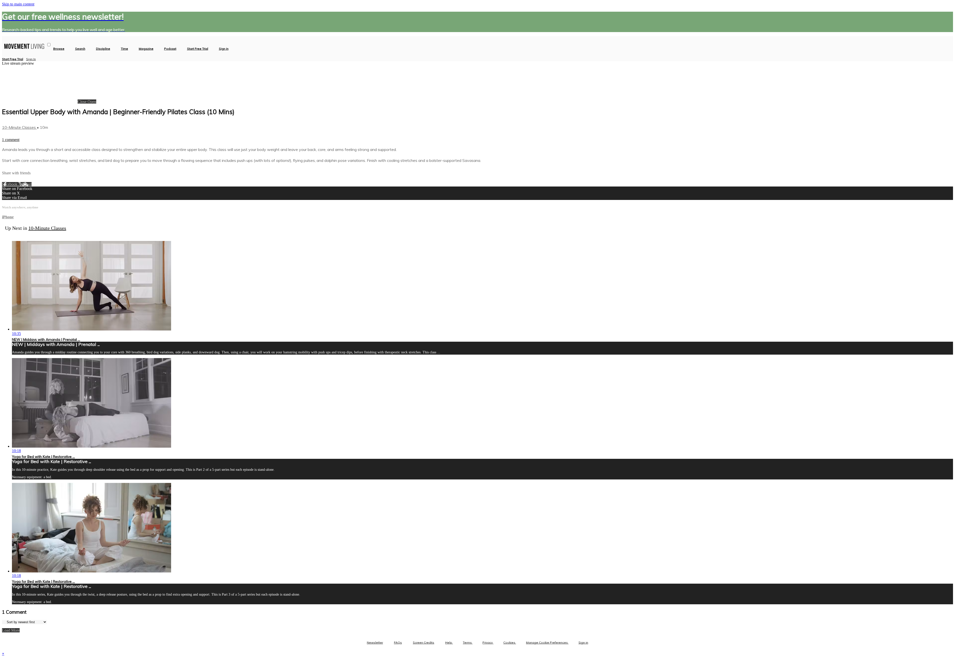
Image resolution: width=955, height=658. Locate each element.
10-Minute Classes (19, 127)
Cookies (509, 642)
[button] (48, 44)
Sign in (224, 48)
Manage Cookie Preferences (547, 642)
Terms (468, 642)
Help (449, 642)
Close (83, 101)
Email (27, 184)
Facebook (10, 184)
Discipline (103, 48)
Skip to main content (18, 4)
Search (80, 48)
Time (124, 48)
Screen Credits (423, 642)
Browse (58, 48)
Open (92, 101)
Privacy (487, 642)
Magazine (146, 48)
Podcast (170, 48)
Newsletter (375, 642)
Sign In (31, 59)
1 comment (10, 140)
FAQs (398, 642)
